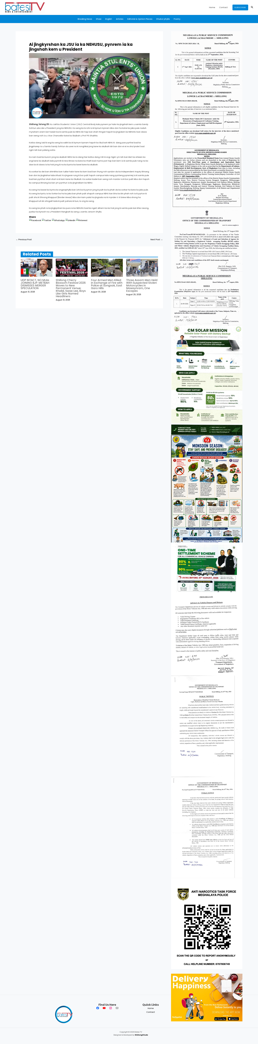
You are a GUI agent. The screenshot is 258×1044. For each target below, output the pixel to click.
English (108, 19)
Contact (223, 7)
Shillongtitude (141, 1035)
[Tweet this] (46, 220)
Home (212, 7)
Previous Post (24, 239)
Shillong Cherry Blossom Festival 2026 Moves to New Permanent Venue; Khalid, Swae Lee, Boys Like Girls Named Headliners (71, 288)
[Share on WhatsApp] (58, 220)
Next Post (156, 239)
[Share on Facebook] (35, 220)
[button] (240, 7)
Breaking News (85, 19)
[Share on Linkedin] (70, 220)
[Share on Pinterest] (82, 220)
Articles (119, 19)
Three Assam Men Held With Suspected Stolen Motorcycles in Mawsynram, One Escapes (141, 285)
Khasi (98, 19)
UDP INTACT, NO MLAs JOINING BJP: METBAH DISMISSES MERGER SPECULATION (35, 284)
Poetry (177, 19)
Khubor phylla (163, 19)
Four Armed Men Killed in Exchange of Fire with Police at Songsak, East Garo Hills (106, 284)
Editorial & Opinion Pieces (139, 19)
